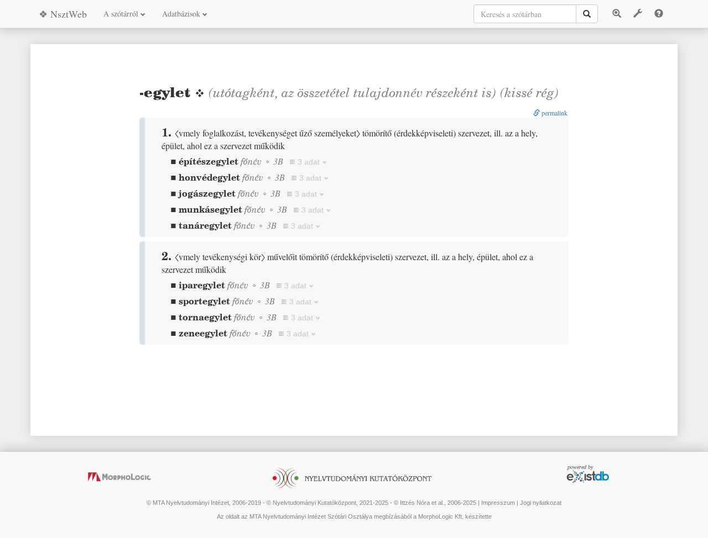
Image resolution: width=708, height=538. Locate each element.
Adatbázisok (182, 13)
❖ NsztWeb (63, 13)
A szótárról (121, 13)
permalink (554, 112)
